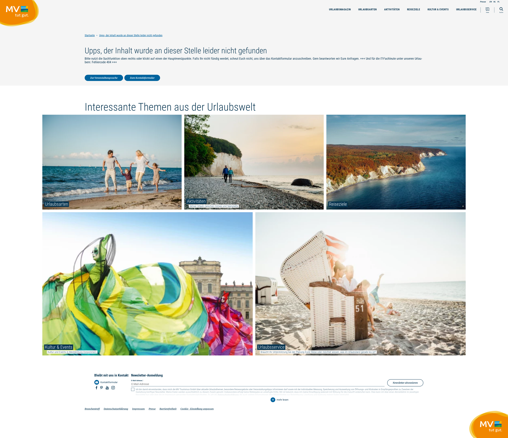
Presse (483, 2)
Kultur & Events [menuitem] (438, 9)
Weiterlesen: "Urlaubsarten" (112, 162)
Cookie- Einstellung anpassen (197, 408)
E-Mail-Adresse (137, 381)
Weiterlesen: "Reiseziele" (396, 162)
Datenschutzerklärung (116, 408)
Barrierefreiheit (168, 408)
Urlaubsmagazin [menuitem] (340, 9)
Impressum (138, 408)
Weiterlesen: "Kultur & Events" (147, 283)
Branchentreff (92, 408)
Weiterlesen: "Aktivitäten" (254, 162)
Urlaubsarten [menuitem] (367, 9)
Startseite (90, 35)
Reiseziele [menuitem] (413, 9)
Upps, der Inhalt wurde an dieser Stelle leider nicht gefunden (130, 35)
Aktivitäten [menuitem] (392, 9)
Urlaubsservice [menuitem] (466, 9)
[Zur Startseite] (21, 14)
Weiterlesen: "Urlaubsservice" (360, 283)
